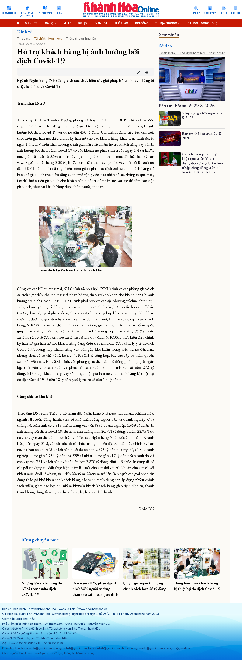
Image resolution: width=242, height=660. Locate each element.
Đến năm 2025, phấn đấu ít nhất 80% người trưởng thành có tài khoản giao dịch (95, 589)
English (235, 13)
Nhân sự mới (45, 13)
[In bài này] (145, 72)
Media (59, 13)
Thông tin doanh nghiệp (81, 38)
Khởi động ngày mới (192, 53)
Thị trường (23, 38)
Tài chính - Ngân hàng (48, 38)
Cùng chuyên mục (41, 540)
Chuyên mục (9, 13)
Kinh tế (24, 32)
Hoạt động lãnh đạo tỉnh (27, 14)
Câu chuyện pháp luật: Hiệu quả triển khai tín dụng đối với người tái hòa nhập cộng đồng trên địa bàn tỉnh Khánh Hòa (202, 163)
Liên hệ (223, 13)
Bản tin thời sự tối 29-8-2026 (187, 106)
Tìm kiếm (195, 13)
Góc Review (210, 13)
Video (166, 46)
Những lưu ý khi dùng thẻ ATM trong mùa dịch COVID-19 (42, 589)
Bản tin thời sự (167, 53)
